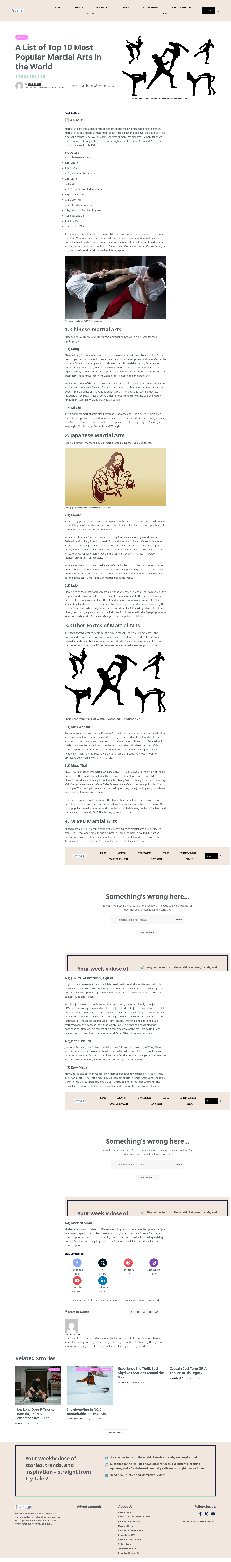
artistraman (82, 508)
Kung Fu (142, 1300)
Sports (22, 37)
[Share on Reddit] (91, 86)
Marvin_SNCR (82, 321)
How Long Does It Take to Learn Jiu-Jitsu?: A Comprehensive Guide (34, 1413)
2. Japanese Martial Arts (81, 173)
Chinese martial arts (103, 336)
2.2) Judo (69, 183)
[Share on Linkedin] (87, 86)
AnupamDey (177, 1378)
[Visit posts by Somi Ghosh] (71, 1325)
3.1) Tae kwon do (74, 194)
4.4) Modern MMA (75, 226)
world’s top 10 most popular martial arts (115, 645)
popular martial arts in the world (138, 246)
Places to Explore (88, 1369)
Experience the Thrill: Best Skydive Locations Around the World (141, 1372)
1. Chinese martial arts (81, 157)
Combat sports (117, 1300)
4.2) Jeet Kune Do (74, 215)
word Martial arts (80, 632)
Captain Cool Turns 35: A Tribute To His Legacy (188, 1370)
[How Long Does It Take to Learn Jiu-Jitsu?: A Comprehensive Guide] (38, 1385)
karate (134, 1300)
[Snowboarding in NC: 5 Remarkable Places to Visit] (90, 1385)
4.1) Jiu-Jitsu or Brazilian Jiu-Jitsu (83, 210)
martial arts (71, 1033)
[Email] (150, 1312)
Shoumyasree (75, 1419)
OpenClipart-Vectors (93, 718)
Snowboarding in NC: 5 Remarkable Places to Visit (87, 1411)
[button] (95, 86)
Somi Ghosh (34, 84)
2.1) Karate (71, 178)
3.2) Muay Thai (73, 199)
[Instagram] (153, 1267)
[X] (102, 1267)
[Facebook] (77, 1267)
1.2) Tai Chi (71, 168)
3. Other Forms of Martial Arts (85, 189)
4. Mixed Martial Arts (80, 205)
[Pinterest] (128, 1267)
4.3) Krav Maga (73, 221)
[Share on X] (83, 86)
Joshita (124, 1382)
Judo (128, 1300)
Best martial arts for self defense (90, 1300)
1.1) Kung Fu (72, 162)
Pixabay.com (94, 321)
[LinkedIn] (102, 1284)
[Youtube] (77, 1284)
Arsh (20, 1423)
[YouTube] (213, 1514)
